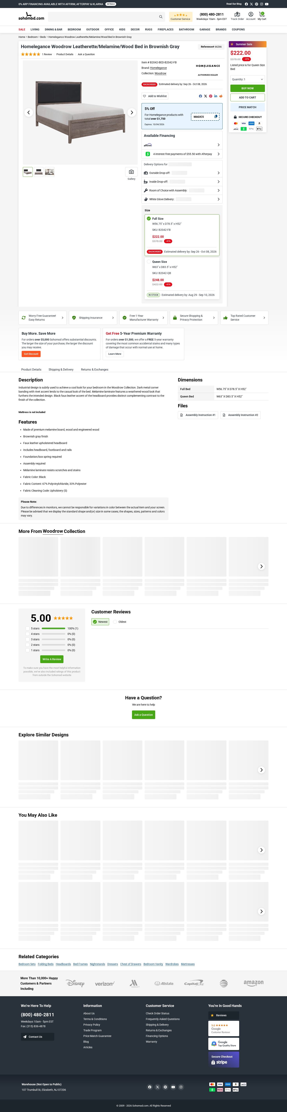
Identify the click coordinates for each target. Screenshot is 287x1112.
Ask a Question (86, 54)
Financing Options (157, 1036)
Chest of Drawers (130, 964)
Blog (86, 1041)
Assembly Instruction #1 (201, 415)
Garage (205, 29)
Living (35, 29)
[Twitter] (251, 4)
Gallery (131, 178)
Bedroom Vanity (153, 964)
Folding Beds (45, 964)
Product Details (64, 54)
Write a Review (52, 659)
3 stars (35, 639)
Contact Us (35, 1036)
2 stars (35, 644)
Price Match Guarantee (97, 1036)
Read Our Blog (234, 4)
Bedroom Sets (27, 964)
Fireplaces (166, 29)
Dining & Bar (53, 29)
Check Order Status (157, 1013)
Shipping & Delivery (157, 1024)
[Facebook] (246, 4)
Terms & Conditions (95, 1019)
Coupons (238, 29)
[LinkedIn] (215, 96)
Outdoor (92, 29)
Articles (87, 1047)
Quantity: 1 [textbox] (238, 79)
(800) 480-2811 (37, 1014)
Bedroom (74, 29)
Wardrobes (172, 964)
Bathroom (186, 29)
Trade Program (92, 1030)
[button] (106, 17)
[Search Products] (161, 16)
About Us (88, 1013)
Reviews (221, 1015)
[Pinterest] (256, 4)
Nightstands (97, 964)
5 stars (35, 628)
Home (22, 36)
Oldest (122, 621)
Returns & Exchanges (159, 1030)
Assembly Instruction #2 (243, 415)
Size (147, 210)
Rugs (148, 29)
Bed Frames (80, 964)
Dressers (112, 964)
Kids (122, 29)
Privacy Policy (91, 1024)
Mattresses (188, 964)
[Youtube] (266, 4)
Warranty (151, 1041)
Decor (135, 29)
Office (109, 29)
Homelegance (158, 67)
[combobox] (247, 79)
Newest (103, 621)
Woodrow (160, 73)
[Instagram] (261, 4)
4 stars (35, 633)
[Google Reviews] (223, 1028)
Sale (22, 29)
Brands (221, 29)
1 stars (35, 650)
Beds (43, 36)
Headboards (63, 964)
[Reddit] (221, 96)
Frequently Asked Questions (163, 1019)
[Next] (261, 566)
